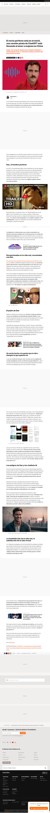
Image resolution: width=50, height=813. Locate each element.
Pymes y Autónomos (14, 793)
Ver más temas (6, 762)
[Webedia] (47, 1)
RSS (15, 742)
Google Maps (17, 32)
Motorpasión (42, 778)
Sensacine (23, 778)
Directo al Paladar (34, 778)
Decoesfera (5, 792)
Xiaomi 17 (11, 32)
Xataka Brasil (5, 803)
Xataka (4, 778)
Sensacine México (24, 801)
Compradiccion (5, 794)
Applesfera (5, 781)
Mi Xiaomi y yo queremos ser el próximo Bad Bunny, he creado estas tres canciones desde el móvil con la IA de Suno (23, 647)
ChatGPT (34, 653)
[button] (14, 96)
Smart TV (20, 759)
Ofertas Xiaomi (6, 757)
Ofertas (23, 4)
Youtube (13, 742)
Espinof (22, 780)
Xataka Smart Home (5, 784)
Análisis (29, 4)
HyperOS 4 (6, 32)
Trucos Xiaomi (5, 759)
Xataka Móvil (5, 780)
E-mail (22, 57)
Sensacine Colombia (23, 804)
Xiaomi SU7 (36, 759)
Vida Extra (14, 780)
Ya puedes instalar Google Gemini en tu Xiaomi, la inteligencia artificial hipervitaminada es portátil (32, 248)
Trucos (4, 754)
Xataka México (5, 801)
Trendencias (5, 790)
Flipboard (20, 57)
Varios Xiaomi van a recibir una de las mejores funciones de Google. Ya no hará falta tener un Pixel (27, 725)
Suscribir (23, 733)
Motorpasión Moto (43, 780)
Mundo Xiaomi (5, 786)
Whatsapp (36, 757)
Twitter (48, 4)
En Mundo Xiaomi (26, 244)
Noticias (6, 4)
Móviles (11, 4)
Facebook (45, 4)
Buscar (45, 768)
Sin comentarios (11, 57)
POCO (23, 32)
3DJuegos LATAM (15, 801)
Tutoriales (17, 4)
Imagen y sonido (36, 4)
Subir (44, 772)
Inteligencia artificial (26, 653)
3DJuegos (14, 778)
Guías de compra (21, 757)
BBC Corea (12, 642)
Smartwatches (21, 752)
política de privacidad (19, 735)
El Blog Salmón (15, 790)
